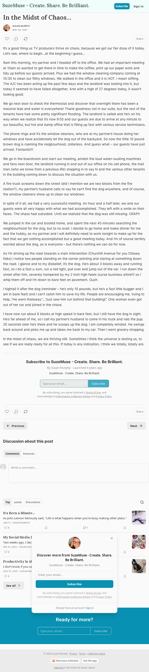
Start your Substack (67, 660)
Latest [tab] (18, 502)
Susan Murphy (21, 26)
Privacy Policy (104, 597)
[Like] (7, 39)
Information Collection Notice (73, 597)
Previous (18, 426)
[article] (74, 520)
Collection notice (96, 653)
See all (11, 585)
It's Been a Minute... (19, 513)
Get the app (90, 660)
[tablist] (20, 454)
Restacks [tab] (28, 453)
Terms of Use (93, 593)
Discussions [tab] (33, 502)
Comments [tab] (12, 453)
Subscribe (122, 6)
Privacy (73, 653)
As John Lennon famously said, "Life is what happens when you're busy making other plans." (65, 518)
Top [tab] (7, 502)
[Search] (142, 502)
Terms (82, 653)
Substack (59, 667)
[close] (112, 538)
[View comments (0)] (16, 39)
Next (133, 426)
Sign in (138, 6)
